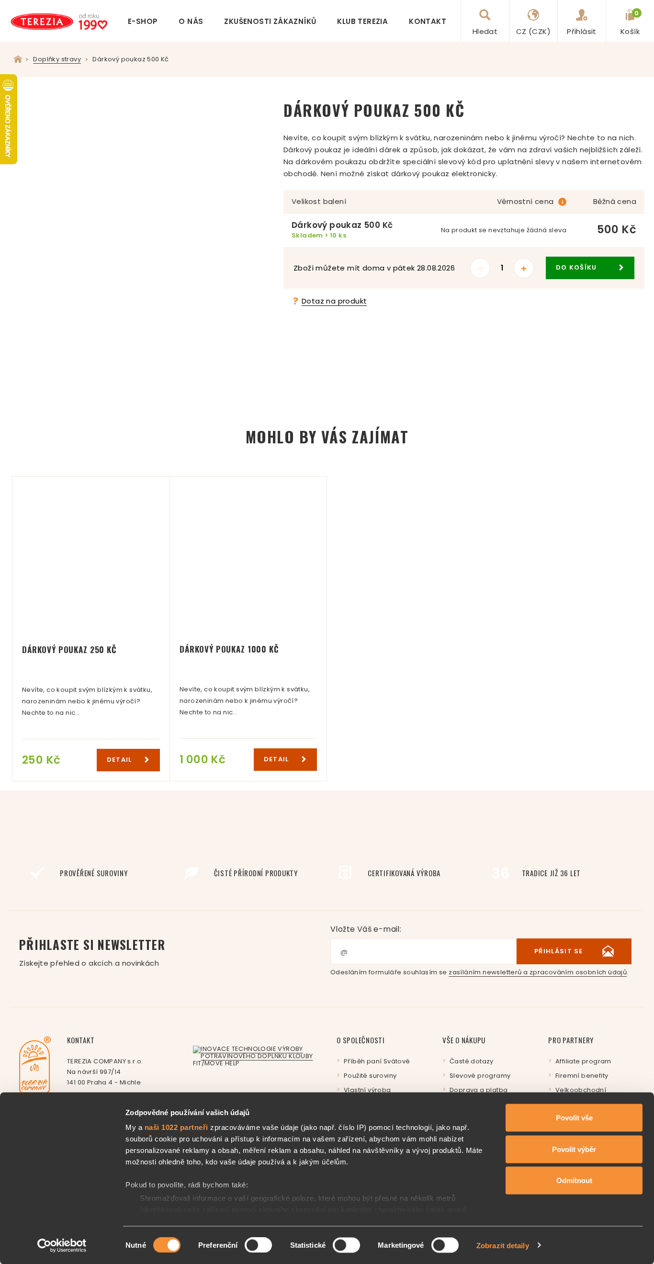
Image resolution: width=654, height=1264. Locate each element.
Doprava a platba (478, 1090)
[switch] (258, 1245)
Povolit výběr (574, 1149)
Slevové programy (480, 1075)
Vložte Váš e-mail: (365, 929)
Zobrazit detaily (502, 1245)
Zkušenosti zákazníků (270, 21)
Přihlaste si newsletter (92, 952)
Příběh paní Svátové (377, 1061)
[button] (260, 107)
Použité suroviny (370, 1075)
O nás (191, 21)
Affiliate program (583, 1061)
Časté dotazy (472, 1061)
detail (120, 759)
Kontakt (427, 21)
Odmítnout (574, 1180)
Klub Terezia (362, 21)
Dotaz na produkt (334, 301)
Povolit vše (574, 1118)
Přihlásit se (558, 951)
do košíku (577, 267)
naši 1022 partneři (176, 1127)
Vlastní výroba (367, 1090)
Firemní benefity (581, 1075)
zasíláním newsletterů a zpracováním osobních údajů (538, 972)
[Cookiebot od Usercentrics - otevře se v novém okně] (62, 1245)
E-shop (143, 21)
